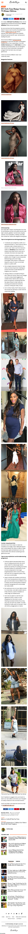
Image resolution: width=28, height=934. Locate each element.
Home (3, 916)
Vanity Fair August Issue (6, 94)
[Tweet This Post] (11, 19)
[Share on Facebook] (5, 19)
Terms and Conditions (21, 916)
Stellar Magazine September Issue (8, 224)
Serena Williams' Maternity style (10, 815)
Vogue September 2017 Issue (7, 123)
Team (13, 916)
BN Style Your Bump (15, 812)
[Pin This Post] (16, 19)
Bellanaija (9, 15)
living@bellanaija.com (8, 805)
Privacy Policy (11, 918)
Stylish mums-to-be (11, 31)
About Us (8, 916)
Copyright (18, 918)
